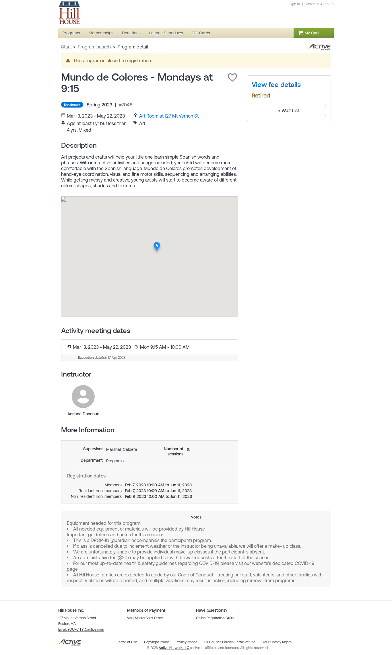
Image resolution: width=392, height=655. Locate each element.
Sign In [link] (295, 4)
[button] (232, 77)
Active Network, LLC (174, 648)
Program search (94, 46)
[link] (169, 115)
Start (66, 46)
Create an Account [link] (319, 4)
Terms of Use (245, 642)
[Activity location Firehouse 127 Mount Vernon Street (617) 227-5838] (157, 243)
